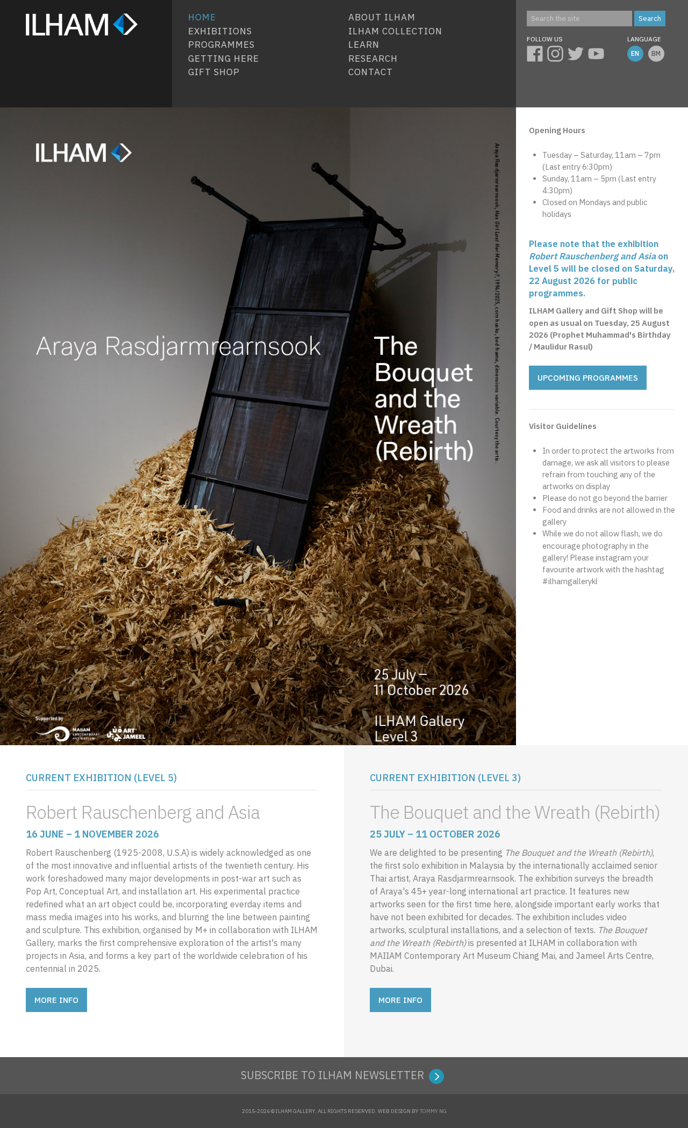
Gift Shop (214, 72)
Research (373, 58)
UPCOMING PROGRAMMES (588, 378)
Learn (363, 44)
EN (635, 53)
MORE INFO (56, 1000)
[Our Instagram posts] (557, 52)
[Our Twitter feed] (578, 52)
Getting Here (223, 58)
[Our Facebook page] (537, 52)
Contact (370, 72)
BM (656, 53)
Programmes (221, 44)
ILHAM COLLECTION (395, 31)
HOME (202, 17)
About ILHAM (381, 17)
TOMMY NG (433, 1111)
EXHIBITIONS (220, 31)
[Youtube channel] (598, 52)
